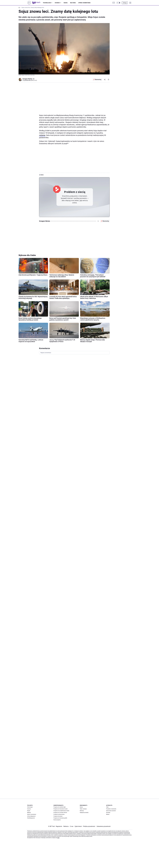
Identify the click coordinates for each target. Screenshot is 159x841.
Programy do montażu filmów (60, 812)
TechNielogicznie (31, 818)
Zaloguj (125, 2)
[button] (118, 3)
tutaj (58, 837)
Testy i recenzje (83, 808)
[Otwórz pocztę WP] (113, 2)
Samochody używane (111, 810)
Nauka (65, 2)
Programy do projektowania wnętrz (61, 810)
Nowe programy (57, 819)
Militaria (73, 2)
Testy (107, 807)
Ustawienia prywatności (103, 826)
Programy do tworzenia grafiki (60, 818)
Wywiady (108, 812)
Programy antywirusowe (58, 814)
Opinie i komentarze (84, 2)
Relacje (107, 814)
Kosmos (57, 2)
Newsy (81, 807)
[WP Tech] (37, 2)
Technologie (47, 2)
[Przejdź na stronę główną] (29, 4)
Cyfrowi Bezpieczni (31, 816)
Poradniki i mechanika (111, 808)
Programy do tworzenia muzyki (60, 808)
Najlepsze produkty (84, 812)
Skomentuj (98, 79)
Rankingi (82, 810)
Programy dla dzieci (57, 816)
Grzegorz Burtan (27, 79)
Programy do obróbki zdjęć (59, 807)
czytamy (42, 135)
